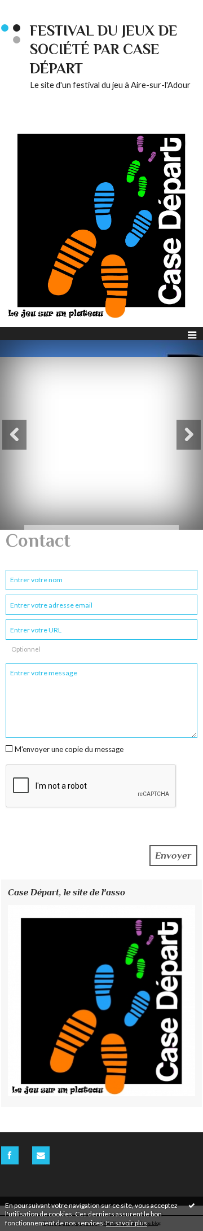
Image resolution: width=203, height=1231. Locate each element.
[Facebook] (10, 1155)
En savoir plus (126, 1223)
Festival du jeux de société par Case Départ (104, 50)
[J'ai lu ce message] (191, 1205)
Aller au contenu (31, 7)
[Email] (41, 1155)
